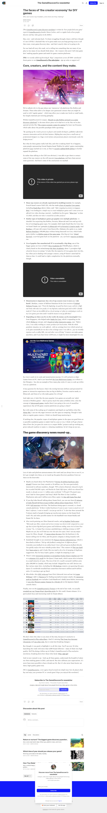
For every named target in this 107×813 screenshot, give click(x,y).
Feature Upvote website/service (65, 540)
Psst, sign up (63, 654)
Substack (45, 809)
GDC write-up (43, 574)
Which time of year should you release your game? (42, 751)
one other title (39, 642)
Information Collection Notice (53, 796)
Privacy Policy (66, 796)
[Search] (82, 3)
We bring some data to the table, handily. (35, 753)
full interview (35, 505)
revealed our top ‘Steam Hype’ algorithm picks (39, 591)
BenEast (29, 229)
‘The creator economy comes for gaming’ (51, 125)
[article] (53, 743)
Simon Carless (27, 20)
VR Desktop (57, 566)
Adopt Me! (27, 412)
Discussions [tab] (36, 735)
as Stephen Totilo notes (71, 521)
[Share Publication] (86, 3)
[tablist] (30, 714)
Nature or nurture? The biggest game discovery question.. (45, 740)
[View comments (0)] (28, 25)
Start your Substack (49, 805)
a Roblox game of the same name (48, 234)
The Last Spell (77, 547)
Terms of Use (61, 794)
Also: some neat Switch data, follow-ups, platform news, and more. (42, 742)
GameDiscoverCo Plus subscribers (35, 639)
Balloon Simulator (32, 231)
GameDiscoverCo (35, 32)
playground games (37, 403)
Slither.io (34, 322)
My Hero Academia (57, 248)
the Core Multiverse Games (62, 379)
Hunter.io (42, 577)
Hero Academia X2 (55, 246)
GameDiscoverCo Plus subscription (47, 60)
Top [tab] (25, 735)
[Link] (20, 65)
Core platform (59, 158)
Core (31, 149)
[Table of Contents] (2, 406)
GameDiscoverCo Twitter (46, 588)
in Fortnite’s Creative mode (70, 226)
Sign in (102, 3)
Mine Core (73, 213)
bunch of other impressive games (59, 322)
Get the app (61, 805)
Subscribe (93, 3)
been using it (34, 550)
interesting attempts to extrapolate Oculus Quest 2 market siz (57, 556)
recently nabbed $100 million (64, 149)
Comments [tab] (27, 714)
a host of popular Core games (69, 205)
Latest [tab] (29, 735)
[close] (69, 765)
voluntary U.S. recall (36, 558)
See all (26, 776)
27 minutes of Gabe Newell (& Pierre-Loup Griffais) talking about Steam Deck (54, 501)
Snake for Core (55, 319)
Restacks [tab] (34, 714)
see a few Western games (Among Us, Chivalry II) (45, 582)
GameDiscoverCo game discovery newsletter (40, 30)
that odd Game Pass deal (72, 497)
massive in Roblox (77, 236)
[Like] (24, 25)
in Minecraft (52, 226)
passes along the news (54, 534)
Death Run (37, 208)
